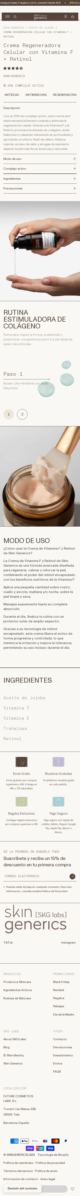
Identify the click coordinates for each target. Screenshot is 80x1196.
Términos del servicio (18, 1171)
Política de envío (46, 1171)
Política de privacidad (50, 1163)
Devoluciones (62, 1047)
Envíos (57, 1063)
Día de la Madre (63, 1014)
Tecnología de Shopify (53, 1154)
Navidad (58, 990)
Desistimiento (63, 1055)
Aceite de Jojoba (41, 27)
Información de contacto (20, 1179)
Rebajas (58, 1006)
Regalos (58, 998)
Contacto (60, 1039)
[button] (13, 68)
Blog (6, 1047)
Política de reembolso (18, 1163)
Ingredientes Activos (17, 990)
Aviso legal (47, 1179)
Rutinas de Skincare (17, 998)
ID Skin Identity (13, 1055)
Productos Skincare (17, 982)
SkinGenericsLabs (21, 1154)
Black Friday (61, 982)
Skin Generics (13, 27)
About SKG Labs (14, 1039)
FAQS (57, 1071)
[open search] (15, 16)
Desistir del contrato (22, 1188)
